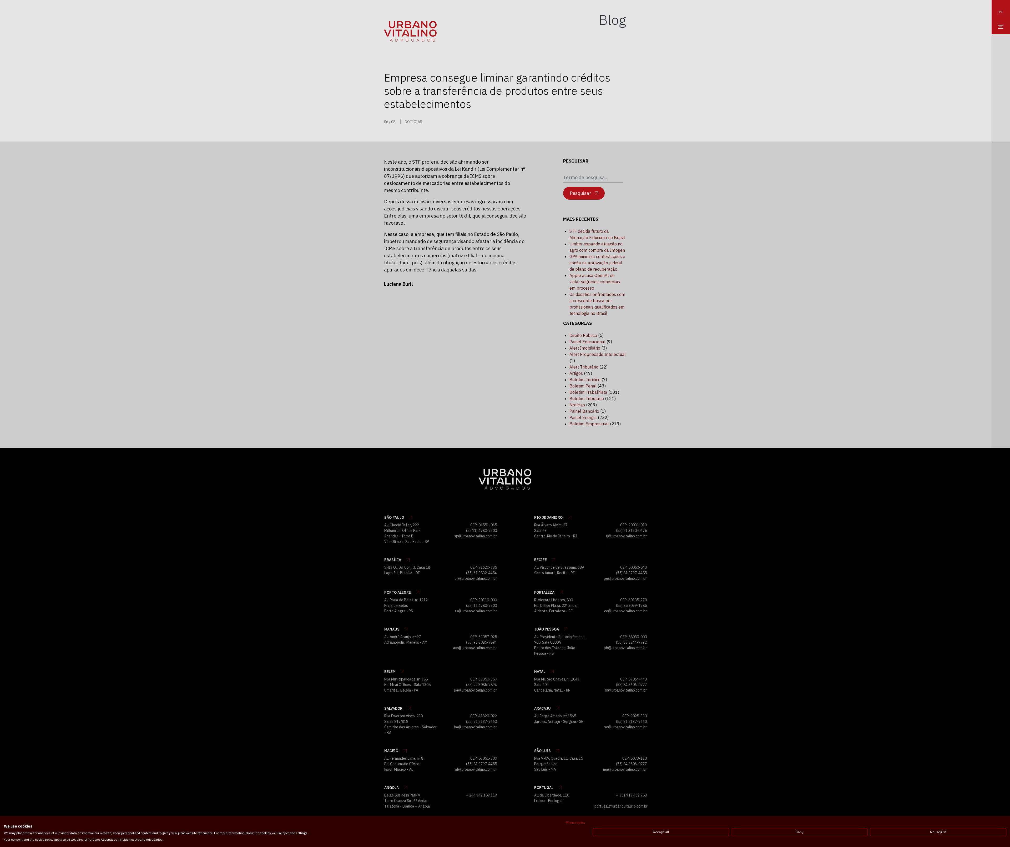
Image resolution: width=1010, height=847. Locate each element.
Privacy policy (575, 822)
